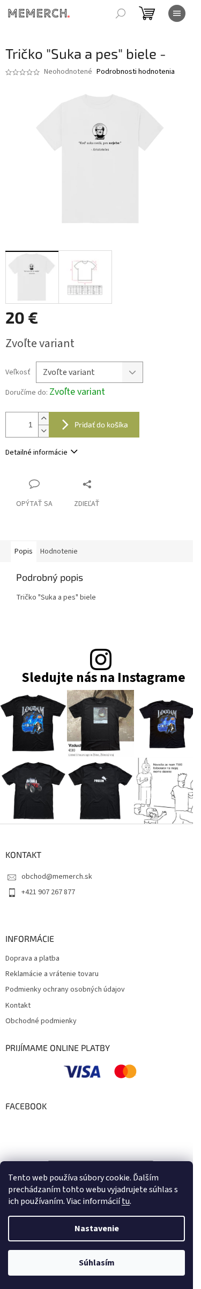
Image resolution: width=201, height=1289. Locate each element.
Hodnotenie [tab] (59, 551)
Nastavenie (97, 1228)
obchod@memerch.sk (56, 876)
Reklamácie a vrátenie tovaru (52, 974)
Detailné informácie (36, 452)
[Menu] (177, 13)
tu (126, 1201)
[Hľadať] (120, 13)
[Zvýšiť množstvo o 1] (43, 418)
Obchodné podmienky (41, 1021)
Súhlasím (97, 1263)
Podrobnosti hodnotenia (135, 72)
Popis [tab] (23, 551)
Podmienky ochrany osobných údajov (65, 990)
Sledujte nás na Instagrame (103, 678)
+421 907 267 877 (48, 892)
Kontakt (18, 1006)
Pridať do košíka (101, 424)
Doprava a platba (32, 959)
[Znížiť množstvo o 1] (43, 431)
